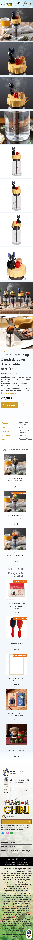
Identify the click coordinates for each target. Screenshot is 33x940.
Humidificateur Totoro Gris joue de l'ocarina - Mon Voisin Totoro (15, 480)
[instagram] (7, 833)
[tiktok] (11, 833)
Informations (8, 842)
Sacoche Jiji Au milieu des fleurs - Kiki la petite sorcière (16, 606)
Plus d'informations (8, 393)
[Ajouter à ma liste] (22, 405)
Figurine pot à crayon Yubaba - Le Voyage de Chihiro (16, 750)
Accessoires (5, 352)
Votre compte (8, 846)
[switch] (29, 937)
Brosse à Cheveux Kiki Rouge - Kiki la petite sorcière (17, 643)
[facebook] (2, 833)
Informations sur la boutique (16, 850)
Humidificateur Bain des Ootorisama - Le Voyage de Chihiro (15, 518)
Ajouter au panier (9, 405)
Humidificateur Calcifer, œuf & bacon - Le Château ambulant (15, 555)
